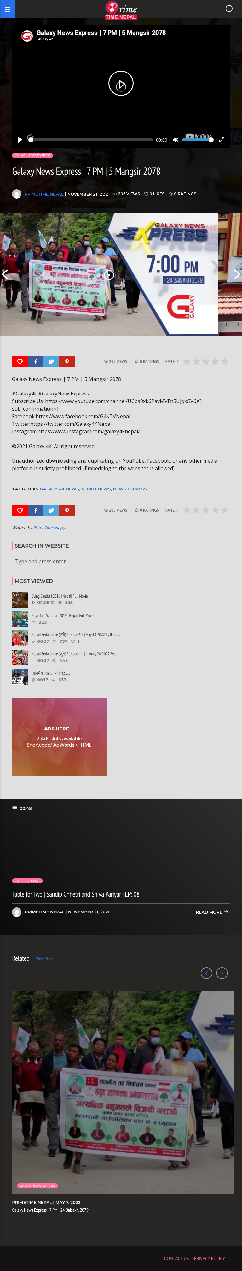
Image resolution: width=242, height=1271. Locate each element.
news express (130, 488)
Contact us (176, 1258)
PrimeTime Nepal (44, 193)
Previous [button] (4, 274)
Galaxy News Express (32, 155)
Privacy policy (209, 1258)
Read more (209, 912)
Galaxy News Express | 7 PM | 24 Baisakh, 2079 (50, 1210)
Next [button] (237, 274)
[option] (109, 274)
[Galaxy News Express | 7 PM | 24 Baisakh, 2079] (109, 274)
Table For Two (27, 881)
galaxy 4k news (59, 488)
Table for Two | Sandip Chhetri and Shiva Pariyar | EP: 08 (75, 894)
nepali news (96, 488)
